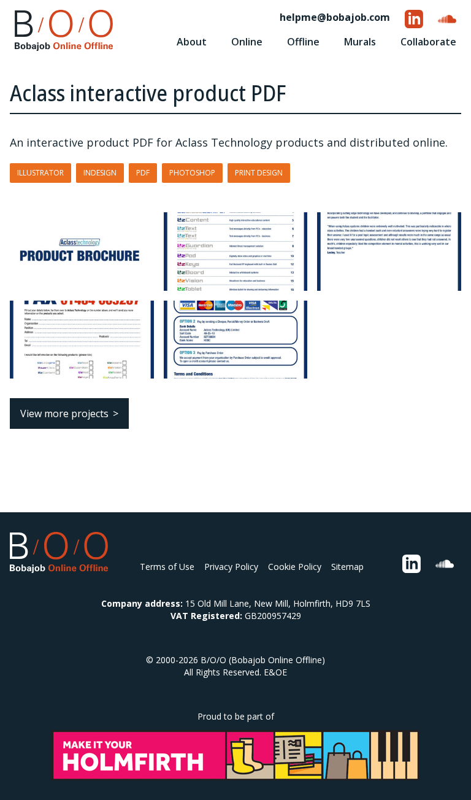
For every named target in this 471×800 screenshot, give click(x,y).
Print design (259, 172)
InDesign (100, 172)
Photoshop (192, 172)
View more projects (64, 413)
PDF (143, 172)
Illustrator (40, 172)
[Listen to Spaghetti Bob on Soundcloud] (447, 19)
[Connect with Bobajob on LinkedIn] (414, 19)
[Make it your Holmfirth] (235, 755)
